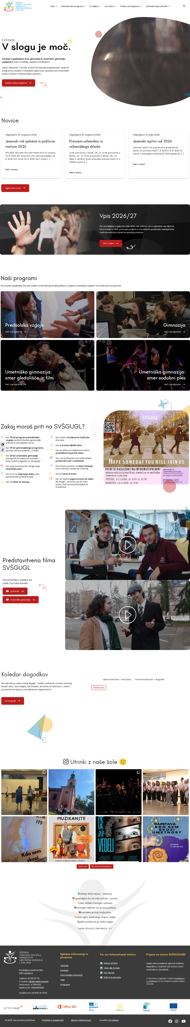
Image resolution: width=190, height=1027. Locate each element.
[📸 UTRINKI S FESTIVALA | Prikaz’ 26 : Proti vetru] (119, 792)
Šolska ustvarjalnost (129, 6)
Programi (65, 984)
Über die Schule (112, 967)
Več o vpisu (108, 243)
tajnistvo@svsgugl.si (38, 981)
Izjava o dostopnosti (81, 1020)
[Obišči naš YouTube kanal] (183, 1021)
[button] (184, 6)
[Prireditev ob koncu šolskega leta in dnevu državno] (24, 792)
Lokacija (64, 965)
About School (110, 963)
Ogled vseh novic (13, 188)
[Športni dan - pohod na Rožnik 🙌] (71, 792)
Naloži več (99, 687)
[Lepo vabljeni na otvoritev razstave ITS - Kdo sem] (166, 839)
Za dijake (93, 6)
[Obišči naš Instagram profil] (176, 1021)
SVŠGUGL (14, 591)
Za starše (109, 6)
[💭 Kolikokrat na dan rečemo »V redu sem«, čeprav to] (119, 839)
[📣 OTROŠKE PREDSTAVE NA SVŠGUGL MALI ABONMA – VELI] (71, 839)
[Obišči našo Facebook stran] (170, 1021)
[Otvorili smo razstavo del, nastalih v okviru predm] (24, 839)
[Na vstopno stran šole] (20, 6)
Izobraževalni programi (72, 6)
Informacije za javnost (71, 975)
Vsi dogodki (10, 701)
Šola (52, 6)
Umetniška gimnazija (20, 599)
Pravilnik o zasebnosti (53, 1020)
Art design (113, 1020)
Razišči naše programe (16, 83)
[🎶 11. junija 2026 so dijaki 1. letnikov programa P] (166, 792)
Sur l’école (109, 972)
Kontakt (64, 970)
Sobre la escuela (112, 977)
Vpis (62, 979)
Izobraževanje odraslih (156, 6)
